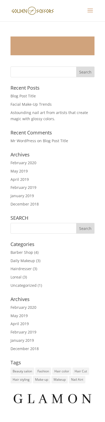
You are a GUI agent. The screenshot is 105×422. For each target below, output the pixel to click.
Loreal (16, 277)
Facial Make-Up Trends (31, 104)
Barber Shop (21, 252)
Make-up (41, 379)
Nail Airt (77, 379)
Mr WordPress (23, 140)
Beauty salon (22, 371)
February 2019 (23, 187)
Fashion (43, 371)
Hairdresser (21, 268)
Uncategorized (23, 285)
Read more (52, 45)
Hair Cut (81, 371)
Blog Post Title (23, 95)
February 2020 (23, 162)
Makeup (60, 379)
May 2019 (19, 171)
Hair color (61, 371)
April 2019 (19, 179)
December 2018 (24, 204)
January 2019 (22, 195)
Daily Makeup (22, 260)
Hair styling (21, 379)
